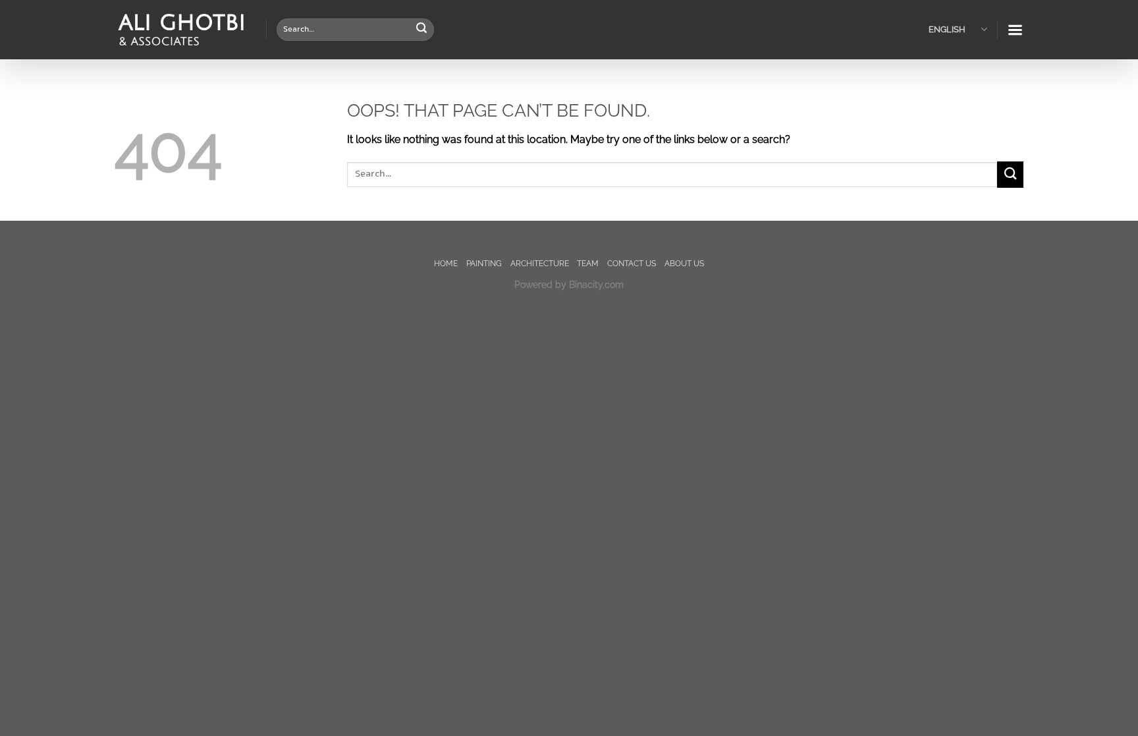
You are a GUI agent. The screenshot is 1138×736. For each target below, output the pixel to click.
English (947, 29)
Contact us (631, 263)
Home (446, 263)
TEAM (588, 263)
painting (484, 263)
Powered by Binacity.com (569, 284)
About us (684, 263)
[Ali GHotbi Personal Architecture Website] (180, 30)
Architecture (539, 263)
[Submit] (421, 29)
